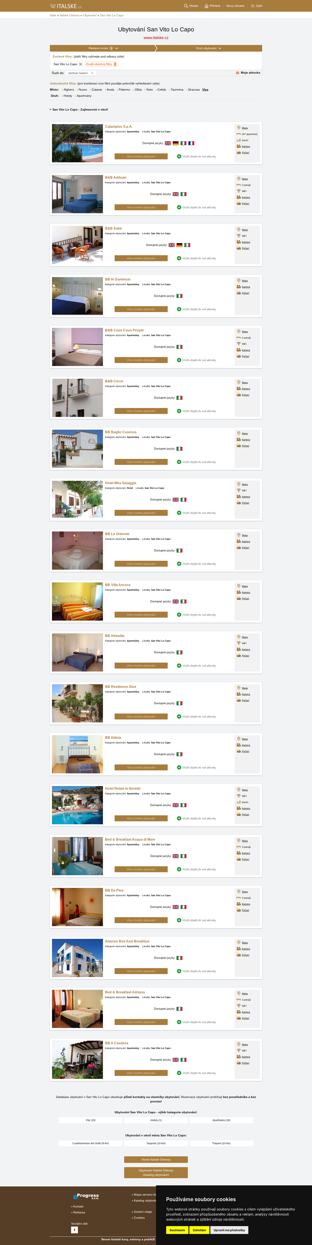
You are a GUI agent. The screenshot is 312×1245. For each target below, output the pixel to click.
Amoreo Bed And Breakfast (127, 941)
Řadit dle (58, 73)
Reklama (79, 1212)
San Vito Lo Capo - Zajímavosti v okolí (80, 109)
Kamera (246, 146)
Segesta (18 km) (156, 1143)
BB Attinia (113, 737)
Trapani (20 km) (221, 1143)
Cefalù (161, 89)
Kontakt (78, 1206)
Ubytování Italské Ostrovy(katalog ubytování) (156, 1172)
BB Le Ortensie (117, 534)
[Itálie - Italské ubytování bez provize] (66, 6)
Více (205, 89)
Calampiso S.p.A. (119, 126)
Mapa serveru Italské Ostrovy (153, 1194)
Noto (149, 89)
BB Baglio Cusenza (120, 432)
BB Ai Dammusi (117, 279)
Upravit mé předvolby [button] (229, 1230)
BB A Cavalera (116, 1043)
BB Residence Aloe (120, 686)
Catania (97, 89)
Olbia (138, 89)
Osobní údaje (143, 1211)
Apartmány (84, 95)
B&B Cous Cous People (124, 330)
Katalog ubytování (146, 1200)
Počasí (245, 152)
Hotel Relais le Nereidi (122, 788)
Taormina (177, 89)
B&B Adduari (115, 177)
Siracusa (194, 89)
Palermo (124, 89)
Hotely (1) (156, 1120)
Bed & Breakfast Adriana (125, 992)
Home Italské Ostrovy (156, 1159)
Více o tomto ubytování (141, 156)
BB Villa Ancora (117, 585)
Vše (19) (91, 1120)
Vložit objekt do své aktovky (199, 156)
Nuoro (83, 89)
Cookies (139, 1217)
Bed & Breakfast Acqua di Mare (130, 839)
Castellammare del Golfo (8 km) (90, 1143)
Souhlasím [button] (177, 1230)
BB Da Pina (114, 890)
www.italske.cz (156, 38)
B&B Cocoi (114, 381)
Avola (110, 89)
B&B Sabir (113, 228)
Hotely (68, 95)
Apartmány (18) (221, 1120)
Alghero (69, 89)
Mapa (245, 128)
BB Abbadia (114, 636)
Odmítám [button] (199, 1230)
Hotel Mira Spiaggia (120, 483)
